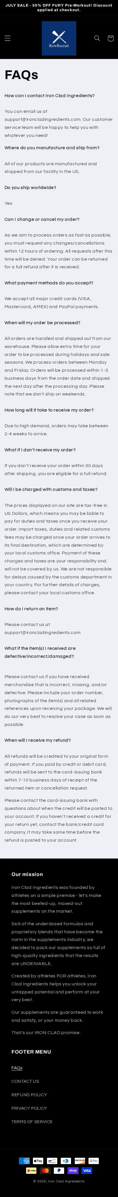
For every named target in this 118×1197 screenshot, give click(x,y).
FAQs (17, 1068)
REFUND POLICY (29, 1095)
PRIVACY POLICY (29, 1108)
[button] (7, 38)
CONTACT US (25, 1081)
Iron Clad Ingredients (66, 1181)
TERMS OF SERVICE (32, 1122)
